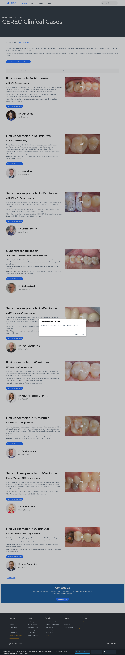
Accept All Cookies (109, 651)
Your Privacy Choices (82, 651)
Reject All (96, 651)
